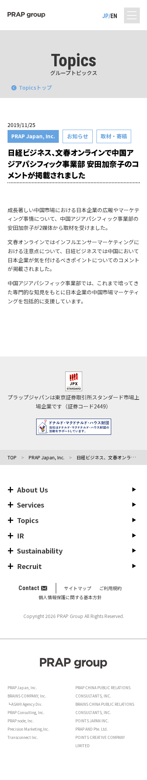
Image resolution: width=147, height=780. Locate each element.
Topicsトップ (35, 87)
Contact (28, 588)
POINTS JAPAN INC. (92, 720)
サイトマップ (77, 588)
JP (105, 16)
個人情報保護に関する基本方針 (70, 597)
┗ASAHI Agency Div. (25, 704)
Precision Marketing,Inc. (28, 729)
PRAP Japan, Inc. (22, 687)
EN (113, 16)
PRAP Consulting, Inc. (26, 712)
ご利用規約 (110, 588)
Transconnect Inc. (23, 737)
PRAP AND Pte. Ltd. (91, 729)
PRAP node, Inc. (21, 720)
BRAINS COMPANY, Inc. (27, 696)
